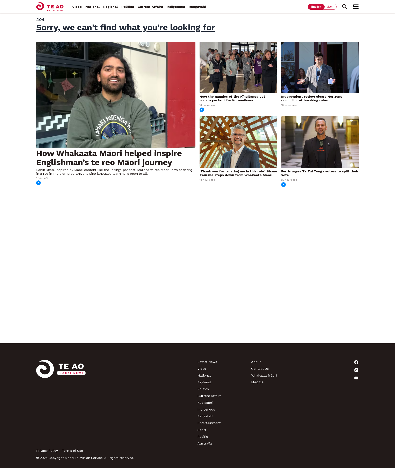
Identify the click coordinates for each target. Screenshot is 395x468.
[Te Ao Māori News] (61, 402)
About (256, 362)
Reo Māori (205, 403)
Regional (110, 7)
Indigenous (176, 7)
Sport (202, 430)
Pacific (203, 437)
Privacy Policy (47, 451)
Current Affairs (150, 7)
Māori (329, 6)
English (316, 6)
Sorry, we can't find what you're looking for (125, 27)
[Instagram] (332, 370)
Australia (205, 443)
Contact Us (260, 369)
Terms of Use (72, 451)
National (92, 7)
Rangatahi (197, 7)
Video (77, 7)
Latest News (207, 362)
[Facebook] (332, 362)
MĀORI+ (257, 382)
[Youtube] (332, 378)
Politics (127, 7)
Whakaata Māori (264, 375)
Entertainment (209, 423)
